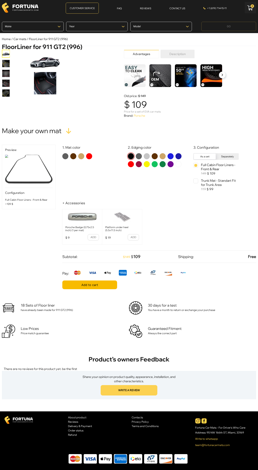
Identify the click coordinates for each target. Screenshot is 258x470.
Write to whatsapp (206, 438)
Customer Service (82, 8)
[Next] (222, 75)
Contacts (137, 417)
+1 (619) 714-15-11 (217, 8)
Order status (75, 430)
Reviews (73, 421)
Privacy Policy (140, 421)
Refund (72, 434)
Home (6, 39)
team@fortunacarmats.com (212, 445)
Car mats (19, 39)
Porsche (139, 115)
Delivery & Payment (80, 426)
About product (77, 417)
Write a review (129, 390)
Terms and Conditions (145, 426)
